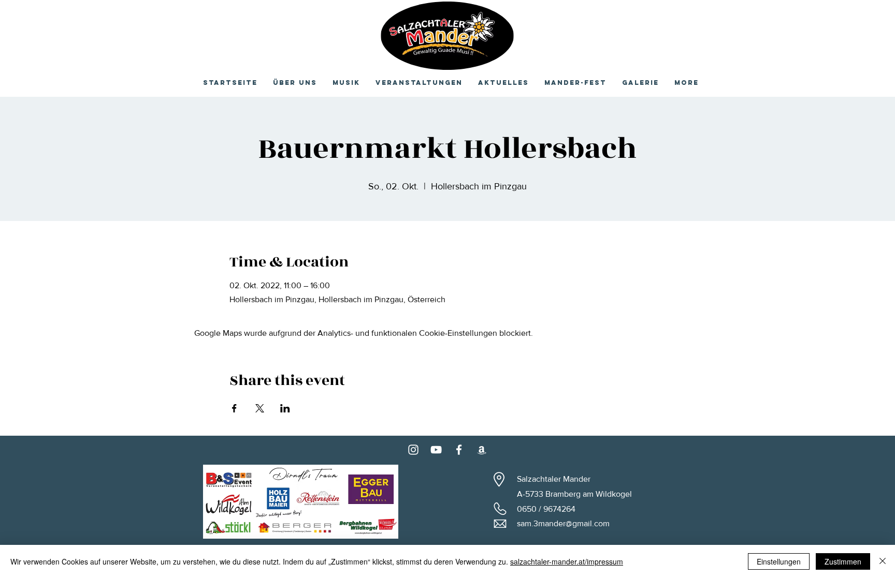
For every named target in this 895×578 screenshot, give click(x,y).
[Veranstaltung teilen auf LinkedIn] (285, 408)
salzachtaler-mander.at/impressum (566, 561)
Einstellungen (779, 561)
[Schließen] (882, 561)
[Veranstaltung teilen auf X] (260, 408)
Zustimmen (843, 561)
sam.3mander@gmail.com (563, 523)
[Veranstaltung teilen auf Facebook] (234, 408)
